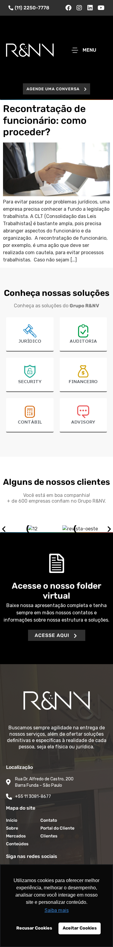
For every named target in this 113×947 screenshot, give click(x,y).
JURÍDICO (29, 341)
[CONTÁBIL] (29, 411)
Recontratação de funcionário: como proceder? (44, 120)
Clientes (48, 836)
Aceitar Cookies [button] (80, 928)
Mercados (16, 836)
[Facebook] (68, 8)
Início (11, 820)
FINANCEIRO (83, 382)
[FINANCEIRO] (83, 371)
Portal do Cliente (57, 828)
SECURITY (30, 382)
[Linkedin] (90, 8)
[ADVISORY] (83, 411)
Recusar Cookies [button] (34, 928)
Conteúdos (17, 843)
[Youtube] (101, 8)
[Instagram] (79, 8)
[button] (56, 88)
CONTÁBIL (30, 422)
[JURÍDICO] (29, 330)
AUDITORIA (83, 341)
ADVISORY (83, 422)
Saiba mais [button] (57, 910)
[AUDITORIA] (83, 330)
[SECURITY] (29, 371)
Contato (48, 820)
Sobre (12, 828)
